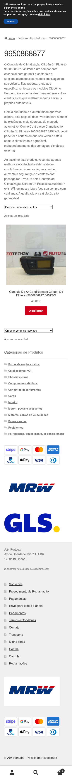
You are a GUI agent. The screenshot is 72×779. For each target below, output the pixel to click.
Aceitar (10, 21)
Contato (14, 627)
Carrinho (14, 656)
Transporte (16, 634)
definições (44, 14)
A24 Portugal (15, 758)
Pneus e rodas (17, 421)
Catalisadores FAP (19, 370)
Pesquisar (36, 772)
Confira (14, 649)
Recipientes (15, 427)
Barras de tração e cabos (24, 364)
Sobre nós (16, 584)
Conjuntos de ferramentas (24, 389)
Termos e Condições (22, 620)
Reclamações (18, 663)
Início (11, 38)
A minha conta (12, 772)
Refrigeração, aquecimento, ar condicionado (36, 433)
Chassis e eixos (18, 377)
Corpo (12, 396)
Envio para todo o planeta (26, 606)
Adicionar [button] (36, 310)
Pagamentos (17, 598)
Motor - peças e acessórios (25, 408)
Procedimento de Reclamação (29, 591)
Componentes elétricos (23, 383)
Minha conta (17, 641)
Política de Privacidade (42, 758)
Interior (12, 402)
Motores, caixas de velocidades (28, 415)
